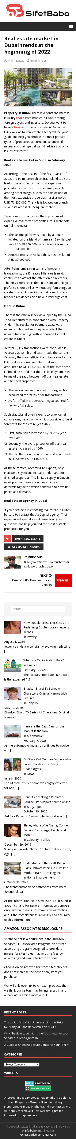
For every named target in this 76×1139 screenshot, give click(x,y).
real (19, 118)
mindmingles (38, 60)
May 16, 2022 (16, 60)
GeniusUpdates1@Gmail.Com (38, 1134)
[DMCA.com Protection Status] (38, 1083)
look (17, 127)
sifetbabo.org (33, 1130)
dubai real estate (27, 538)
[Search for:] (38, 609)
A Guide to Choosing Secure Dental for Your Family (36, 1045)
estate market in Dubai (23, 547)
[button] (70, 26)
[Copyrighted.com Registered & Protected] (38, 1089)
